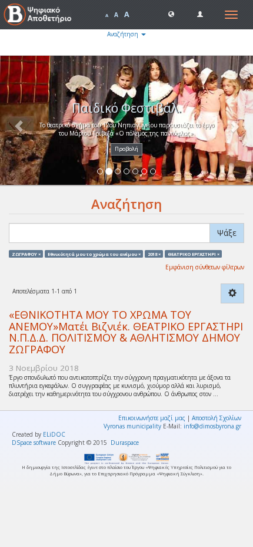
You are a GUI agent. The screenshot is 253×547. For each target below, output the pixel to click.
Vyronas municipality (132, 426)
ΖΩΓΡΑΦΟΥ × (26, 253)
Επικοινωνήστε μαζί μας (151, 418)
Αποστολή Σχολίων (216, 418)
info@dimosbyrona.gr (212, 426)
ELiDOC (54, 434)
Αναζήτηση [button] (123, 34)
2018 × (154, 253)
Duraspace (125, 442)
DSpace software (34, 442)
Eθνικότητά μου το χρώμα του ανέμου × (94, 253)
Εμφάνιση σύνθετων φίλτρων (204, 267)
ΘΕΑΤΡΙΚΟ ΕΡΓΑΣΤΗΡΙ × (193, 253)
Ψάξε (227, 232)
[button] (171, 13)
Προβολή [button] (126, 149)
